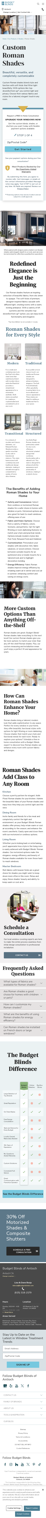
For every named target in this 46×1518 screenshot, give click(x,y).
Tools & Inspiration (14, 1414)
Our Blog (8, 1421)
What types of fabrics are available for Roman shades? (20, 983)
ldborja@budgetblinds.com (23, 1286)
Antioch (7, 9)
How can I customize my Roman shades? (17, 1006)
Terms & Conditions (23, 1437)
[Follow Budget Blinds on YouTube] (16, 1386)
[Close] (43, 1490)
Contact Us (21, 955)
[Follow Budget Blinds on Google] (5, 1386)
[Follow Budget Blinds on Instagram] (10, 1464)
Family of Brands (13, 1401)
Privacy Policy (22, 189)
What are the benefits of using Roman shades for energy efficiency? (21, 1017)
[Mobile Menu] (43, 4)
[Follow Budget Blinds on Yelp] (10, 1386)
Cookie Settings (14, 1508)
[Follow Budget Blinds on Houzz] (16, 1464)
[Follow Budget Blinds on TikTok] (39, 1464)
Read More (9, 1312)
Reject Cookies (32, 1508)
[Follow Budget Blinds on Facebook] (28, 1386)
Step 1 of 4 (24, 135)
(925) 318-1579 (42, 9)
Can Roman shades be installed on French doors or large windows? (22, 1030)
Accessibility (23, 1441)
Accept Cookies (23, 1514)
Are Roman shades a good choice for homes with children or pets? (21, 994)
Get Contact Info (24, 12)
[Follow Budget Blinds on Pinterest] (33, 1464)
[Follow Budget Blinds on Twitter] (22, 1386)
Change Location (8, 1276)
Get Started (23, 149)
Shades (20, 39)
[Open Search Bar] (38, 4)
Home (4, 39)
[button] (9, 12)
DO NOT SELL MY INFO (23, 1445)
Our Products (12, 39)
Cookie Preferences (23, 1448)
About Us (9, 1408)
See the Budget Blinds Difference (23, 1194)
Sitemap (23, 1429)
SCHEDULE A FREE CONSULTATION (22, 1251)
